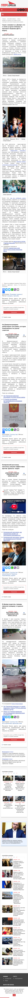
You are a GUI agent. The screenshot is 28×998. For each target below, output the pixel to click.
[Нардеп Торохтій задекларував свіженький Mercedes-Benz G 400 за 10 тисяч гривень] (20, 780)
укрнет (13, 575)
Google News (26, 10)
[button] (1, 10)
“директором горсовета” (18, 150)
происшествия (6, 436)
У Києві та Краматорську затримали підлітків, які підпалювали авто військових (8, 787)
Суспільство (14, 434)
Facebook (21, 10)
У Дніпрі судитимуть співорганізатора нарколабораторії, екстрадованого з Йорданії (18, 962)
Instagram (18, 10)
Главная (4, 18)
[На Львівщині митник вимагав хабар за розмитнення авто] (8, 801)
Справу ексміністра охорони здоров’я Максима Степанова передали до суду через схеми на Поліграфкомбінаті (12, 842)
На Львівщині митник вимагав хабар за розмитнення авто (8, 806)
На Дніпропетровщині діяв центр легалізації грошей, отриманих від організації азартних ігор (20, 808)
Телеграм (23, 10)
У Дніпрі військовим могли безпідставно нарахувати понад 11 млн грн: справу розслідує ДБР (19, 922)
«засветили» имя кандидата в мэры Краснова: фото (12, 249)
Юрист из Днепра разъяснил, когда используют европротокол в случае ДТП (14, 713)
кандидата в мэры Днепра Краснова (14, 242)
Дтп (3, 723)
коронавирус (6, 575)
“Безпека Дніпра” (21, 161)
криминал (8, 723)
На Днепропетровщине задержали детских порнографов (14, 396)
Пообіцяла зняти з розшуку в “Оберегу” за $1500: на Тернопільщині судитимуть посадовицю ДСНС (18, 864)
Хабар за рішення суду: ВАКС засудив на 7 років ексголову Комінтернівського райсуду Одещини (19, 952)
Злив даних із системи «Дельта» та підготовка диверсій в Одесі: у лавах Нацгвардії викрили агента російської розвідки (19, 911)
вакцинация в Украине (9, 574)
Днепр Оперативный (17, 704)
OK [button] (14, 995)
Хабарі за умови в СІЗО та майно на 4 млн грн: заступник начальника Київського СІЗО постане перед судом (19, 875)
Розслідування (18, 978)
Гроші (6, 980)
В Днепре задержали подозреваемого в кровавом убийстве (12, 400)
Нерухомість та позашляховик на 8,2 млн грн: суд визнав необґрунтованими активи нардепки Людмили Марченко (18, 886)
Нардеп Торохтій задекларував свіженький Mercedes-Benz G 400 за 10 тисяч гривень (19, 787)
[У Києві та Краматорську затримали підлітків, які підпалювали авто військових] (8, 780)
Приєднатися (14, 312)
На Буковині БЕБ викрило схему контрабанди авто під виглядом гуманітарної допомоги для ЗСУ (19, 942)
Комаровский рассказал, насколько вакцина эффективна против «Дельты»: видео (13, 761)
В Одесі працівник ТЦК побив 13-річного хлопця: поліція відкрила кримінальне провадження (19, 932)
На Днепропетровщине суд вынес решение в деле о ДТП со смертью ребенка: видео (14, 707)
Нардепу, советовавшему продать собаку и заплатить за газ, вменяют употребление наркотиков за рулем (13, 754)
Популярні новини (11, 18)
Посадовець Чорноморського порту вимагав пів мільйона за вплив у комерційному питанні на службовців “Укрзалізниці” (18, 898)
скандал (9, 296)
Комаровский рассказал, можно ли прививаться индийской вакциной (13, 538)
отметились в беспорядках (10, 165)
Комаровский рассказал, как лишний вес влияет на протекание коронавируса (12, 533)
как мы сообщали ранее (18, 198)
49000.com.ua (17, 54)
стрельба (16, 296)
